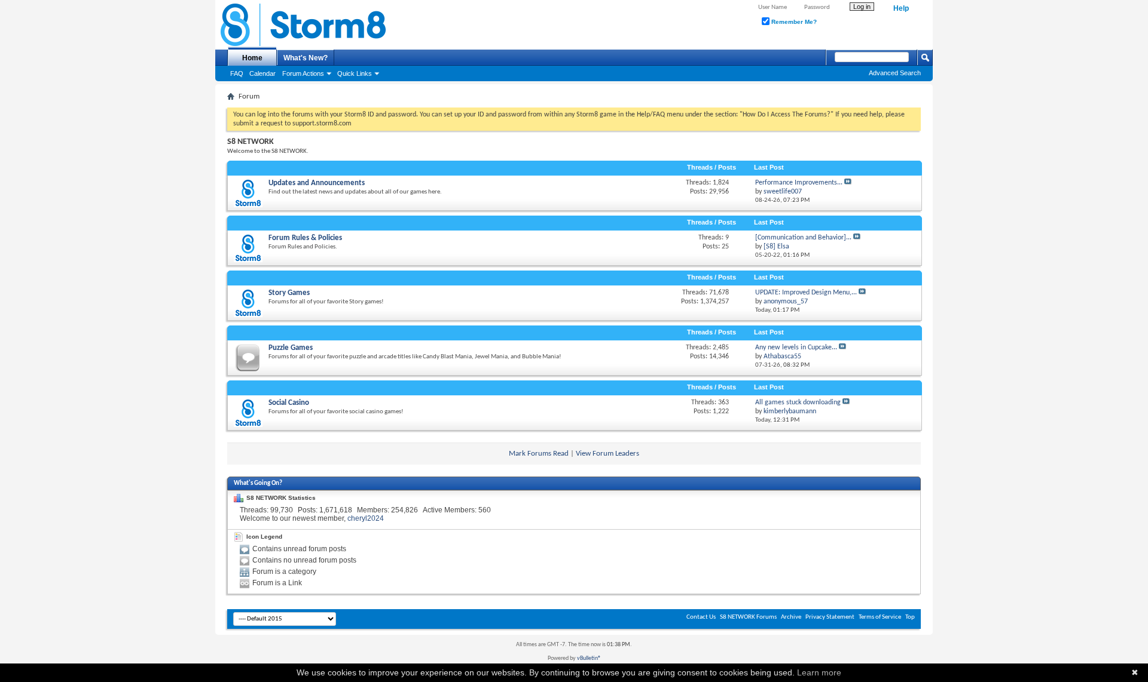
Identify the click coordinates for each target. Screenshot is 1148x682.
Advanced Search (895, 72)
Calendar (262, 73)
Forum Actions (303, 73)
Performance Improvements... (798, 182)
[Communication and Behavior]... (803, 237)
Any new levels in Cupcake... (796, 347)
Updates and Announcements (316, 183)
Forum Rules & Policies (305, 238)
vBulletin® (589, 658)
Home (252, 58)
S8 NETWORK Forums (748, 617)
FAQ (236, 73)
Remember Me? (793, 22)
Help (901, 8)
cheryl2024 (365, 518)
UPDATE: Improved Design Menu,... (806, 292)
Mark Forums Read (539, 453)
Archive (791, 617)
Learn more (819, 672)
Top (910, 617)
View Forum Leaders (607, 453)
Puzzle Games (290, 348)
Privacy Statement (829, 617)
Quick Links (354, 73)
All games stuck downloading (798, 402)
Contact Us (701, 617)
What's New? (305, 58)
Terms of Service (880, 617)
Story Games (289, 293)
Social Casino (288, 403)
